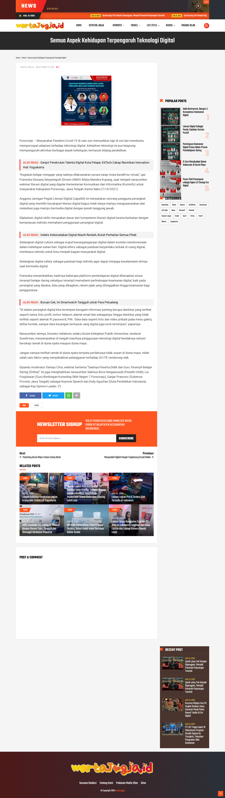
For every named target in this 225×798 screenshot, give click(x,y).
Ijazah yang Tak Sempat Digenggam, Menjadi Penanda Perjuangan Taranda (113, 16)
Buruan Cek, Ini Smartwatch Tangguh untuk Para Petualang (79, 302)
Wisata (164, 221)
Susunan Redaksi (88, 783)
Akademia (165, 204)
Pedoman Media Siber (127, 783)
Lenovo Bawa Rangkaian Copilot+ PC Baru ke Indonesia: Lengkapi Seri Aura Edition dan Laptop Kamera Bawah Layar (131, 527)
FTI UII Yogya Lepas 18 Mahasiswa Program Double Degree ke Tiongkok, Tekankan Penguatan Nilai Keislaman (195, 735)
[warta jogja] (112, 776)
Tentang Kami (106, 783)
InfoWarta (192, 204)
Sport (185, 216)
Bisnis (174, 204)
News (173, 210)
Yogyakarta (174, 221)
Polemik (191, 210)
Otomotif (182, 210)
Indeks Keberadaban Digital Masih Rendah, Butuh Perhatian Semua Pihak (88, 235)
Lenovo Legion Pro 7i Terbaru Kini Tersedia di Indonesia (128, 498)
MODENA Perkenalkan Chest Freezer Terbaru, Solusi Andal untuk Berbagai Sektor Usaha (85, 529)
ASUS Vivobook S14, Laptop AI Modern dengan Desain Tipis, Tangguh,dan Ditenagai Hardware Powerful (40, 529)
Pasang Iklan (188, 25)
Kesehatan (203, 204)
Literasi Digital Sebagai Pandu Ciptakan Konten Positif (193, 129)
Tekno (36, 405)
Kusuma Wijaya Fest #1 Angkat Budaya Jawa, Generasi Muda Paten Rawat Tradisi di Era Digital (196, 709)
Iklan (143, 783)
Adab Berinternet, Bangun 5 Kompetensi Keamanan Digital (195, 112)
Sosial (177, 216)
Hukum (182, 204)
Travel (200, 216)
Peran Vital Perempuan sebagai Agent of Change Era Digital (196, 182)
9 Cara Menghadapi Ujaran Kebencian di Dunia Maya (194, 163)
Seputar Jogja (166, 216)
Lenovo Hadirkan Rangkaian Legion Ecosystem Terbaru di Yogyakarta (39, 498)
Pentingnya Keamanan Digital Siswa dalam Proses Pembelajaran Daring (195, 147)
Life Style (165, 210)
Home (79, 25)
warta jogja (120, 791)
